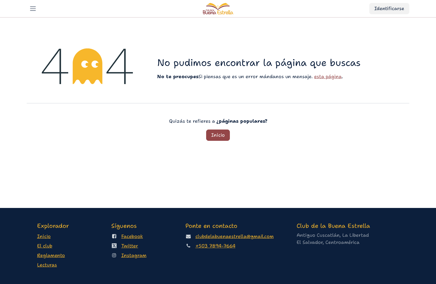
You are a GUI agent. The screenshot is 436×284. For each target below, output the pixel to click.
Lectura (47, 265)
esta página (328, 76)
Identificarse (389, 8)
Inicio (218, 135)
